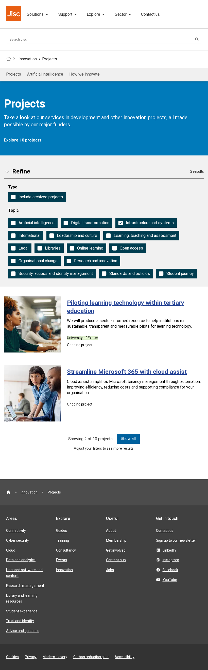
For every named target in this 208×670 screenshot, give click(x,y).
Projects (49, 59)
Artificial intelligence (45, 74)
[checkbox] (37, 197)
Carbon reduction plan (91, 657)
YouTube (170, 580)
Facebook (170, 570)
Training (62, 540)
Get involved (116, 550)
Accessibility (124, 657)
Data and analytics (21, 560)
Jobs (110, 570)
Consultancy (66, 550)
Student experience (22, 611)
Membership (116, 540)
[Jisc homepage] (14, 14)
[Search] (198, 39)
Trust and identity (20, 621)
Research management (25, 586)
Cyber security (17, 540)
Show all (128, 438)
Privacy (31, 657)
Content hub (116, 560)
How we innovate (84, 74)
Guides (61, 530)
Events (61, 560)
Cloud (10, 550)
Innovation (28, 59)
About (111, 530)
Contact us (150, 14)
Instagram (171, 560)
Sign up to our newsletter (176, 540)
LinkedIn (169, 550)
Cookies (12, 657)
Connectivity (16, 530)
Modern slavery (55, 657)
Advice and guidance (22, 631)
